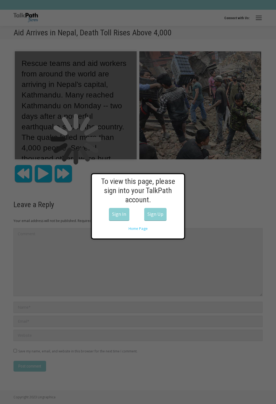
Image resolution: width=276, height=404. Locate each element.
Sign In (119, 214)
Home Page (138, 228)
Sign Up (155, 214)
